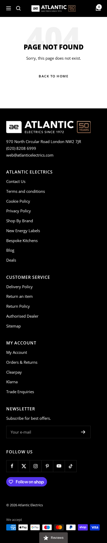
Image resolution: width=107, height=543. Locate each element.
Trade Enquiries (20, 391)
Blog (10, 250)
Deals (11, 260)
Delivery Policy (19, 286)
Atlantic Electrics (30, 505)
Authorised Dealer (22, 316)
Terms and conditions (25, 191)
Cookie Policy (18, 201)
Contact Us (15, 181)
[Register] (83, 432)
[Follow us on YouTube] (59, 466)
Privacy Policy (18, 210)
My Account (16, 352)
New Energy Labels (23, 230)
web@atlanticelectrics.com (30, 155)
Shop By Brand (19, 220)
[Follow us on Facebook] (12, 466)
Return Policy (18, 306)
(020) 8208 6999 (21, 148)
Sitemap (13, 326)
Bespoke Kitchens (22, 240)
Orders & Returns (21, 362)
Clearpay (14, 372)
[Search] (18, 8)
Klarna (12, 381)
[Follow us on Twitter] (24, 466)
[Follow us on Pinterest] (47, 466)
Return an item (19, 296)
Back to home (53, 76)
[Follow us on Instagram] (35, 466)
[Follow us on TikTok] (70, 466)
